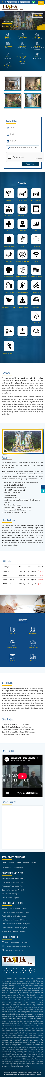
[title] (13, 84)
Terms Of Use (18, 867)
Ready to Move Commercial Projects (14, 927)
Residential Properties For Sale (12, 878)
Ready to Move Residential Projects (14, 916)
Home (4, 863)
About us (11, 863)
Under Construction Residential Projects (15, 912)
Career (34, 863)
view (41, 571)
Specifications (12, 647)
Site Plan (12, 634)
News (19, 863)
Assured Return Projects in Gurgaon (14, 931)
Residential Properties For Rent (12, 886)
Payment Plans (33, 647)
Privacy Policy (6, 867)
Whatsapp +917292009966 (14, 950)
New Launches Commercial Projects (14, 920)
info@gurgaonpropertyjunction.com (18, 946)
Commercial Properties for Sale (12, 882)
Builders (26, 863)
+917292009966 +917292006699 (16, 2)
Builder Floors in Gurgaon (10, 894)
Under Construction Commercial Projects (16, 924)
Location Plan (33, 634)
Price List (33, 661)
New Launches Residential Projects (14, 908)
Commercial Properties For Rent (13, 890)
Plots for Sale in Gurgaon (10, 897)
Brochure (12, 661)
